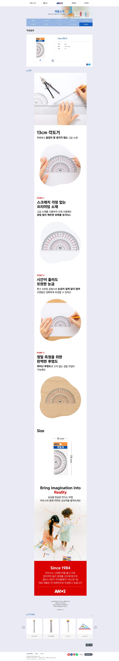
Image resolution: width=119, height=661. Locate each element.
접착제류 (46, 24)
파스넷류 (59, 20)
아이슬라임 (33, 24)
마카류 (59, 24)
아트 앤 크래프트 (73, 24)
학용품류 (86, 24)
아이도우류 (85, 20)
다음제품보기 (95, 627)
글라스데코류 (73, 20)
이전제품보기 (23, 627)
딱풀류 (33, 20)
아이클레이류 (46, 20)
